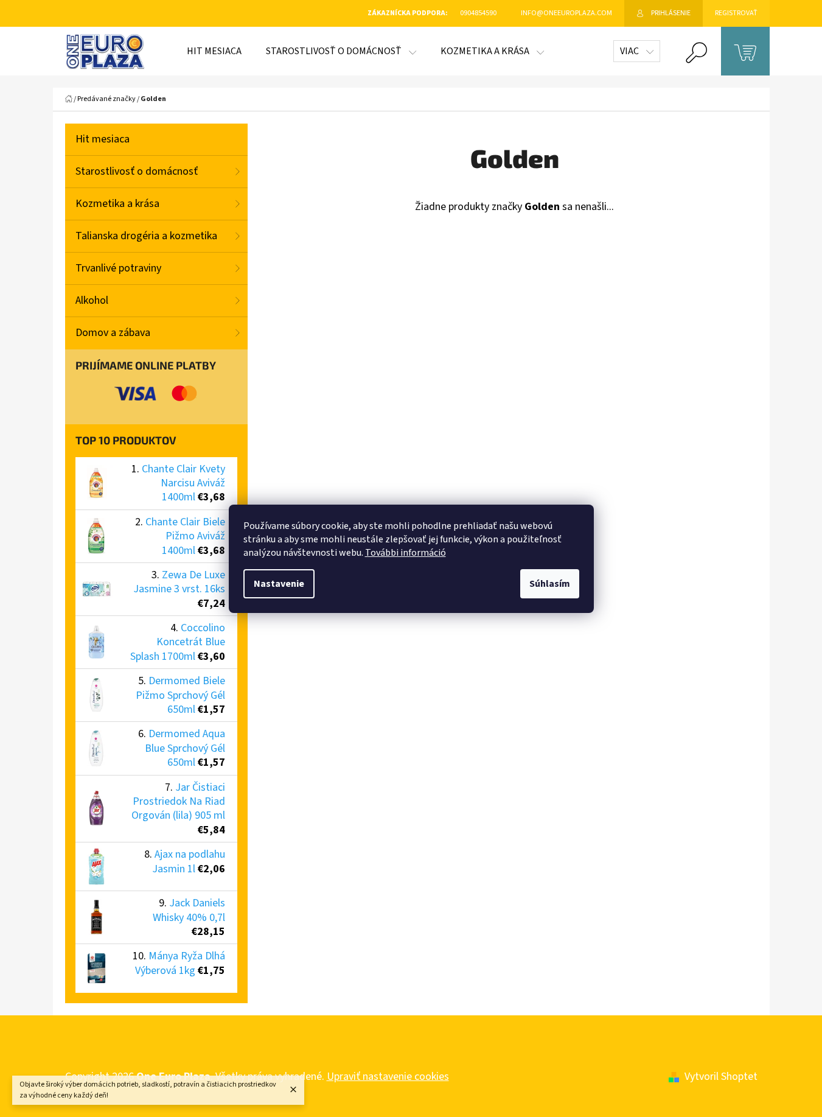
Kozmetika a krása (117, 203)
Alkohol (91, 300)
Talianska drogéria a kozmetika (146, 235)
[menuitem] (214, 51)
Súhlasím (549, 583)
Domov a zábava (112, 332)
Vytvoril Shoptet (721, 1076)
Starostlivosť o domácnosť (136, 171)
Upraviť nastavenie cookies (388, 1076)
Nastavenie (279, 583)
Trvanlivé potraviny (118, 268)
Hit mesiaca (102, 139)
